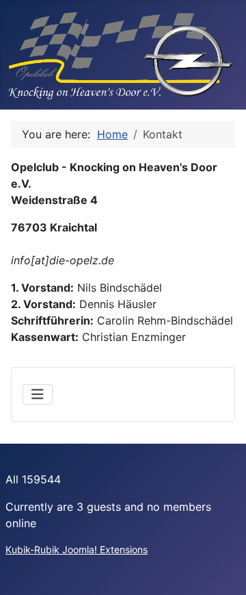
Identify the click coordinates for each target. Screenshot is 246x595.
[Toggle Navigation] (38, 394)
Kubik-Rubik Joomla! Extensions (76, 549)
